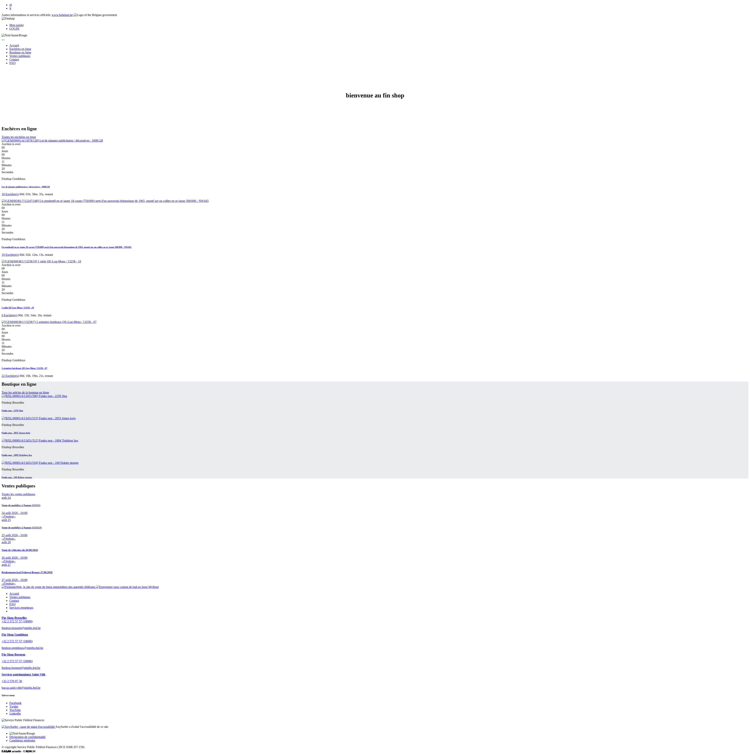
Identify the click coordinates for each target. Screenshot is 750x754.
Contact (14, 600)
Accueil (14, 593)
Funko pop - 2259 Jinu (12, 410)
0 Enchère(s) (9, 315)
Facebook (15, 703)
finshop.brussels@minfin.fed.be (21, 628)
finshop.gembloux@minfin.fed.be (22, 648)
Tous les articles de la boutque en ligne (25, 392)
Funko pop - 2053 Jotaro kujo (16, 433)
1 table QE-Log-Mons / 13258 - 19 (18, 307)
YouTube (15, 710)
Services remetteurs (21, 607)
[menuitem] (14, 45)
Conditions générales (22, 740)
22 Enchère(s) (10, 375)
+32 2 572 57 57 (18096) (17, 661)
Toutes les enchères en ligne (19, 137)
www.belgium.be (62, 15)
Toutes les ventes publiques (18, 494)
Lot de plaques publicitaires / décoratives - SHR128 (26, 187)
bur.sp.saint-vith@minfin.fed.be (21, 687)
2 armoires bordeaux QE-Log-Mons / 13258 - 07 (24, 368)
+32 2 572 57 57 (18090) (17, 641)
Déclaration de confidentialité (27, 737)
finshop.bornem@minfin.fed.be (21, 667)
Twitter (13, 706)
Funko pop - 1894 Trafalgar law (17, 455)
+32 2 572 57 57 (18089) (17, 621)
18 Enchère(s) (10, 194)
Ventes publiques (19, 597)
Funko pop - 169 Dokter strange (17, 477)
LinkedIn (15, 713)
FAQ (12, 604)
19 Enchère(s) (10, 254)
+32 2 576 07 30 (12, 681)
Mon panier (16, 25)
